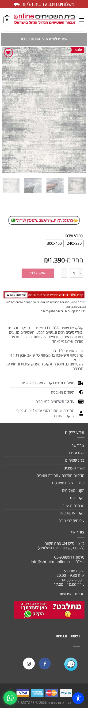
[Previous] (78, 110)
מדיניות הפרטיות (72, 593)
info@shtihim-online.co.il (52, 561)
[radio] (74, 243)
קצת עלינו (76, 452)
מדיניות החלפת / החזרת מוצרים (60, 475)
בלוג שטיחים (74, 460)
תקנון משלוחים (73, 490)
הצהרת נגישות (73, 505)
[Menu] (81, 19)
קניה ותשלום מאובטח (68, 482)
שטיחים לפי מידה (71, 520)
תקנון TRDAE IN (71, 513)
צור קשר (78, 445)
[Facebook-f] (45, 663)
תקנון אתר (76, 497)
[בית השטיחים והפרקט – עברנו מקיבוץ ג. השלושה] (44, 20)
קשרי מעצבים (74, 468)
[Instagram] (29, 663)
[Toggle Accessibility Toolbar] (78, 698)
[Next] (6, 110)
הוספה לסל (37, 273)
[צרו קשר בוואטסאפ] (10, 697)
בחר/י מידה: (74, 236)
